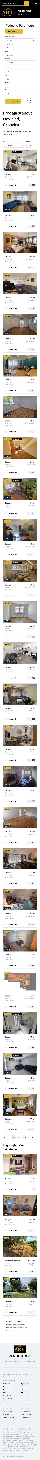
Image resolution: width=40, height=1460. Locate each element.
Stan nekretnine (7, 1402)
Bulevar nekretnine (26, 1390)
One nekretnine (25, 1411)
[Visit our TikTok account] (29, 1356)
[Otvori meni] (36, 3)
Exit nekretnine (25, 1402)
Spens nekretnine (8, 1399)
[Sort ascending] (26, 145)
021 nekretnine (7, 1387)
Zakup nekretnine (26, 1414)
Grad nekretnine (7, 1384)
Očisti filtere (29, 101)
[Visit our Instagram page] (14, 1356)
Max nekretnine (25, 1405)
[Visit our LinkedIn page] (26, 1356)
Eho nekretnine (25, 1396)
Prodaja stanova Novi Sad (14, 1321)
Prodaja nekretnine (8, 1417)
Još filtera (14, 31)
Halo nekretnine (25, 1393)
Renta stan (6, 1414)
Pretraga (13, 101)
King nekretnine (7, 1408)
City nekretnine (25, 1384)
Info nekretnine (25, 1387)
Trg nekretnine (25, 1408)
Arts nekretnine (7, 1411)
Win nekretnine (25, 1399)
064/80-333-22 (22, 14)
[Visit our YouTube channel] (18, 1356)
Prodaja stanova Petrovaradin (15, 1325)
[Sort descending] (30, 145)
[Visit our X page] (22, 1356)
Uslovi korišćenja (29, 1362)
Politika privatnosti (12, 1362)
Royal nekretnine (8, 1390)
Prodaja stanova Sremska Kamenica (17, 1331)
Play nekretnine (7, 1405)
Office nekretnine (8, 1393)
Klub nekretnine (7, 1396)
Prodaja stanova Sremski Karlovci (16, 1328)
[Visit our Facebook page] (10, 1356)
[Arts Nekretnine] (8, 12)
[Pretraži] (26, 3)
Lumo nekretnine (25, 1417)
